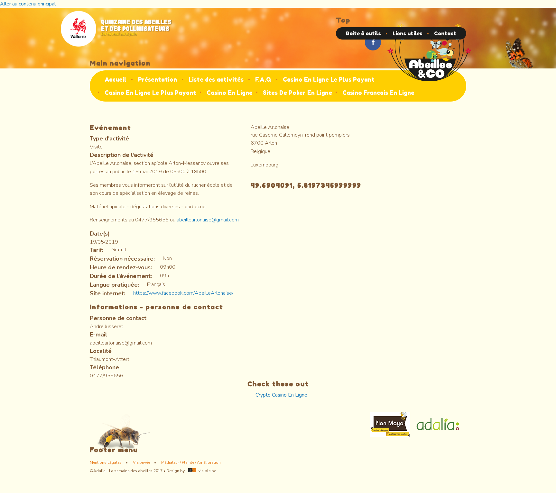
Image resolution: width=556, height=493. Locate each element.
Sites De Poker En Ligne (297, 92)
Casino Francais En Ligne (378, 92)
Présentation (157, 79)
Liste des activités (216, 79)
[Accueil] (429, 51)
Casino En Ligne (230, 92)
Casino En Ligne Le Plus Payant (329, 79)
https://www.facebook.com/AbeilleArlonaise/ (183, 293)
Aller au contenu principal (28, 3)
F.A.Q (263, 79)
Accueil (115, 79)
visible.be (207, 470)
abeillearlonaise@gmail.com (208, 219)
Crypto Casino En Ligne (281, 395)
